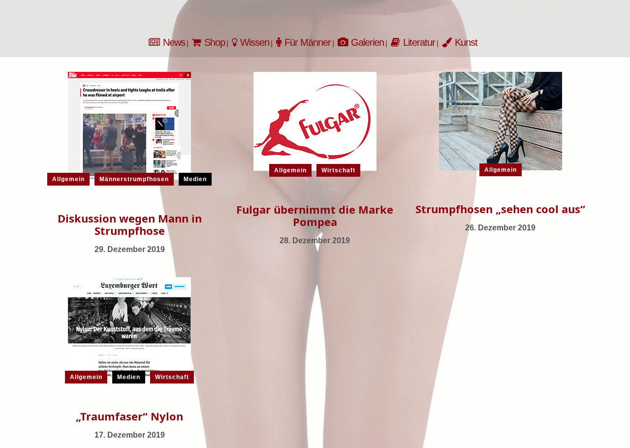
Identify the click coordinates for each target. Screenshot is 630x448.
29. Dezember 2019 (129, 249)
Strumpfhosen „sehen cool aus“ (500, 208)
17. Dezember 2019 (129, 435)
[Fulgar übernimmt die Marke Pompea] (315, 121)
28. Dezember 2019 (315, 240)
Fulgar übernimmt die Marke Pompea (314, 215)
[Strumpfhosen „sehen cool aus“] (500, 121)
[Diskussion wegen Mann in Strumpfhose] (129, 125)
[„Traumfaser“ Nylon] (129, 327)
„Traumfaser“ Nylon (129, 416)
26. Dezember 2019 (500, 228)
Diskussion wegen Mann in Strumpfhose (130, 224)
